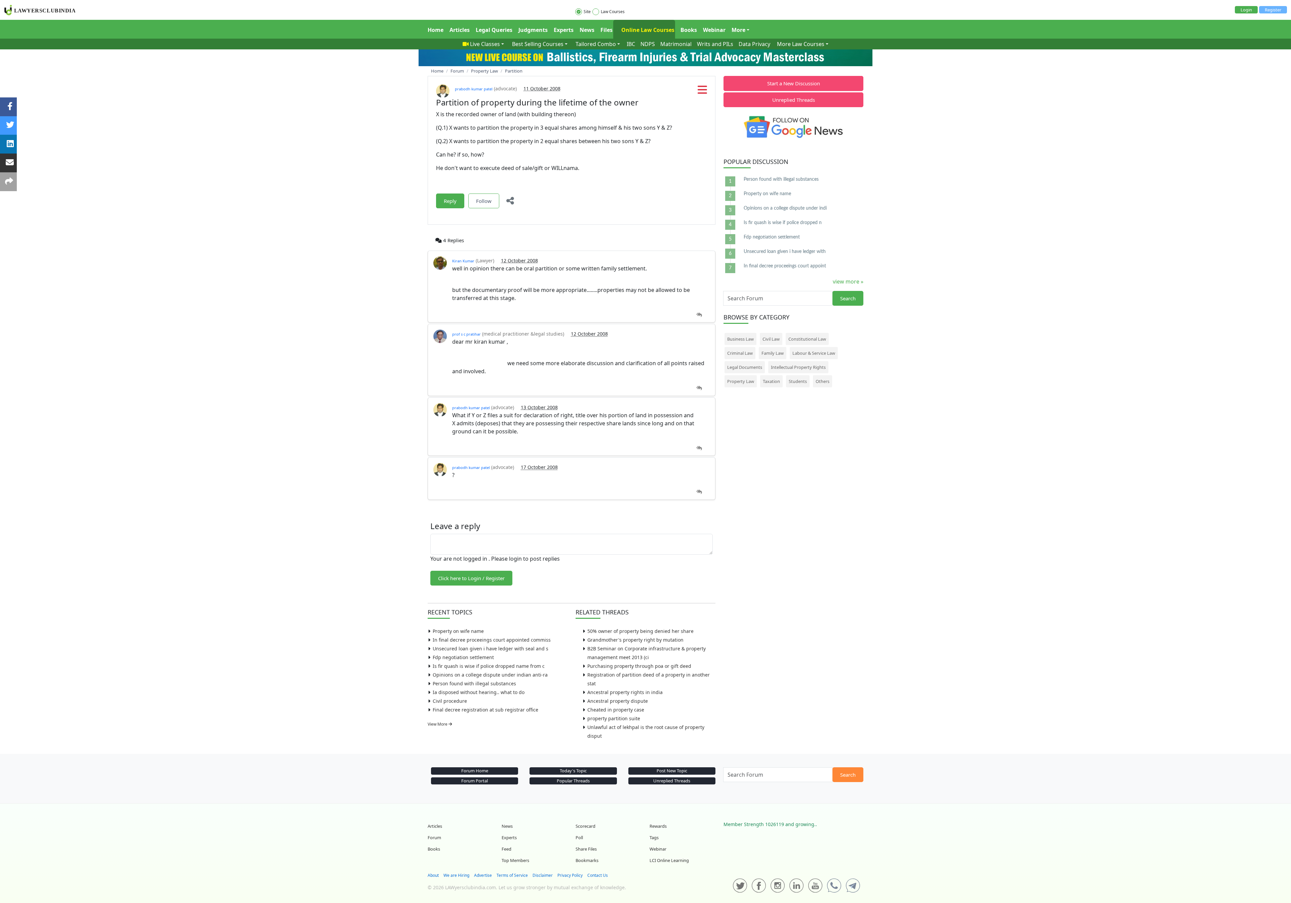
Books (688, 30)
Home (435, 30)
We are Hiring (456, 875)
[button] (702, 91)
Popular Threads (573, 781)
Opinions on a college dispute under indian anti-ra (490, 675)
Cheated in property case (615, 709)
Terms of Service (512, 875)
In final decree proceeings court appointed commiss (492, 640)
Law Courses (613, 11)
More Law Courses (800, 44)
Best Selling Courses (537, 44)
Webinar (714, 30)
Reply (450, 201)
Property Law (740, 381)
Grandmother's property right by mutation (635, 640)
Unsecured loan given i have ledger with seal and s (490, 648)
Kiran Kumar (463, 260)
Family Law (772, 353)
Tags (654, 837)
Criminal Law (740, 353)
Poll (579, 837)
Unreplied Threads (793, 99)
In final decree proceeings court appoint (785, 266)
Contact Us (597, 875)
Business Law (740, 339)
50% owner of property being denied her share (640, 631)
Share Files (586, 849)
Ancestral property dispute (617, 701)
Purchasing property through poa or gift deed (639, 666)
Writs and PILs (715, 44)
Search (848, 298)
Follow (484, 201)
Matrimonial (676, 44)
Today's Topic (573, 771)
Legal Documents (744, 367)
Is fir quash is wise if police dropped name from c (489, 666)
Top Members (515, 860)
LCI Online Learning (669, 860)
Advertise (483, 875)
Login (1246, 10)
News (587, 30)
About (433, 875)
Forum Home (474, 771)
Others (822, 381)
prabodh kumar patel (474, 88)
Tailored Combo (596, 44)
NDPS (647, 44)
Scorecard (585, 826)
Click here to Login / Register (471, 578)
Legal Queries (494, 30)
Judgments (533, 30)
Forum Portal (474, 781)
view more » (848, 281)
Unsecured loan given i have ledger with (785, 251)
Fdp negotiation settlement (463, 657)
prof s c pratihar (466, 334)
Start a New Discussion (793, 83)
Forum (434, 837)
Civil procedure (450, 701)
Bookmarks (587, 860)
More (738, 30)
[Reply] (699, 314)
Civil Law (771, 339)
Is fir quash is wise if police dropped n (783, 222)
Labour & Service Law (813, 353)
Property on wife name (458, 631)
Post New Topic (672, 771)
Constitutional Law (807, 339)
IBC (631, 44)
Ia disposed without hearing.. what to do (478, 692)
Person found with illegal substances (474, 683)
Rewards (658, 826)
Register (1273, 10)
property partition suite (613, 718)
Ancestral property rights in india (625, 692)
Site (587, 11)
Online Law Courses (647, 30)
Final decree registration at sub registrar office (485, 709)
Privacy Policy (570, 875)
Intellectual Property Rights (798, 367)
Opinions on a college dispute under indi (785, 208)
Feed (506, 849)
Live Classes (485, 44)
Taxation (771, 381)
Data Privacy (754, 44)
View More (438, 724)
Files (606, 30)
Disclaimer (543, 875)
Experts (564, 30)
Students (798, 381)
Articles (459, 30)
